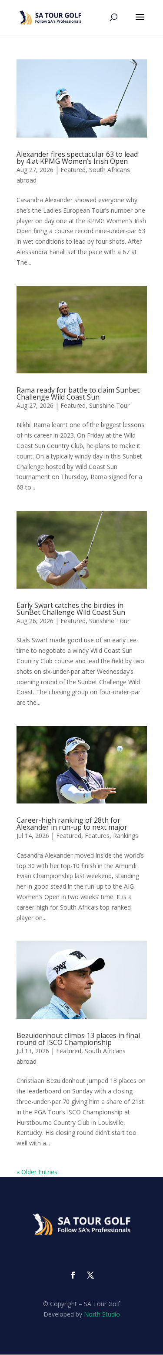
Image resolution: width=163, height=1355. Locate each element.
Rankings (125, 835)
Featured (73, 169)
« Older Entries (37, 1172)
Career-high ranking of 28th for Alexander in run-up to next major (72, 823)
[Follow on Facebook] (73, 1275)
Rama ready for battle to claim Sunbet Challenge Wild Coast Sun (78, 393)
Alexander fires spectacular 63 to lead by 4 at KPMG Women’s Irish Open (77, 157)
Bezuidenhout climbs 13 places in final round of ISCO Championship (78, 1039)
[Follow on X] (90, 1275)
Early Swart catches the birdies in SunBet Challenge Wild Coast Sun (71, 608)
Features (97, 835)
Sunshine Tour (109, 405)
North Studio (102, 1314)
